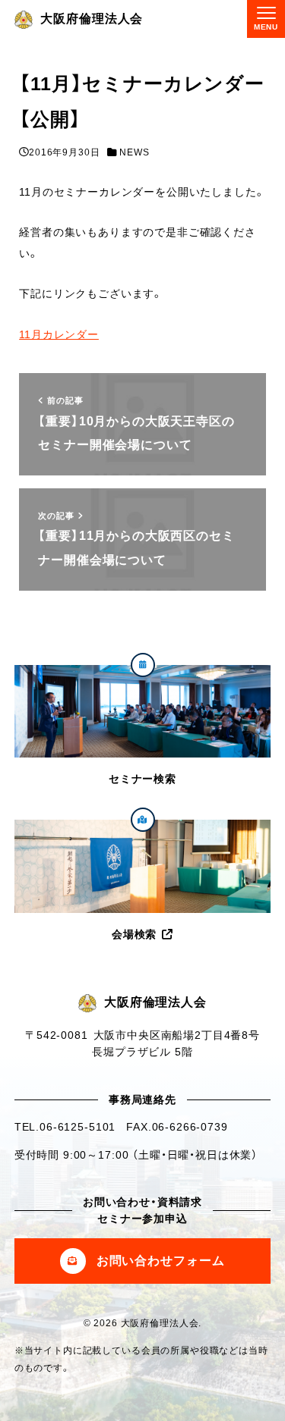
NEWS (134, 152)
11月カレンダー (59, 334)
